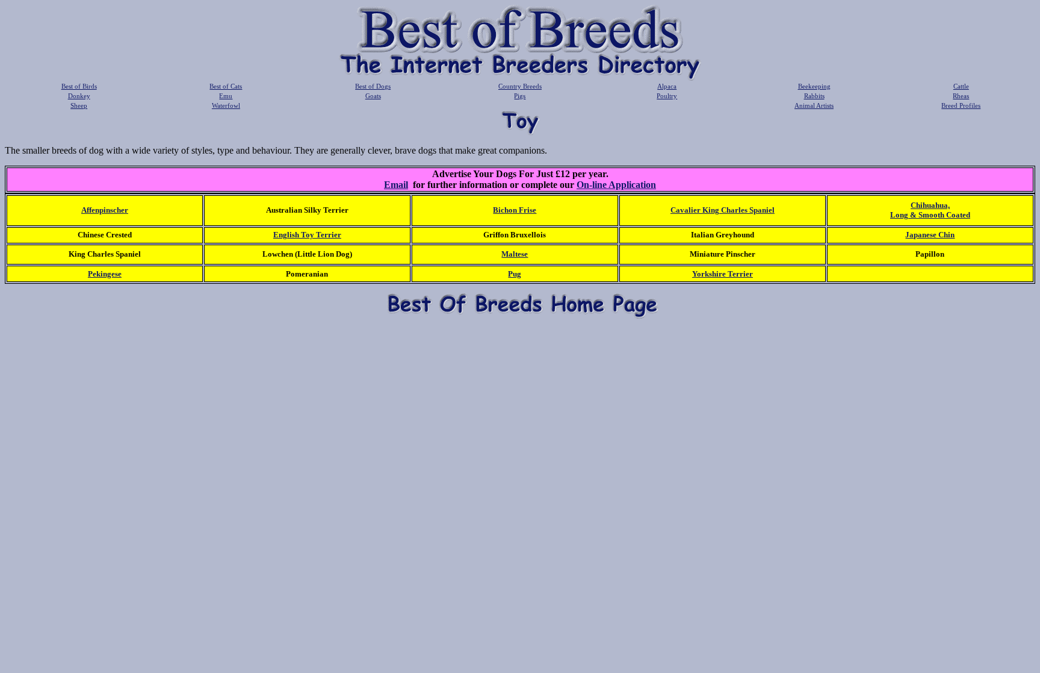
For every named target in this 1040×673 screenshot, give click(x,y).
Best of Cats (225, 86)
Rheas (961, 95)
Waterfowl (226, 105)
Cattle (961, 86)
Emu (225, 95)
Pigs (519, 95)
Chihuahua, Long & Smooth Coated (930, 210)
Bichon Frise (514, 209)
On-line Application (616, 185)
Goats (373, 95)
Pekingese (105, 273)
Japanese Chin (930, 234)
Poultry (667, 95)
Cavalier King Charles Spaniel (722, 209)
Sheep (78, 105)
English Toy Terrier (307, 234)
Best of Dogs (373, 86)
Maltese (514, 253)
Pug (514, 273)
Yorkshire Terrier (722, 273)
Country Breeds (520, 86)
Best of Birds (79, 86)
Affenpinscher (104, 209)
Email (396, 185)
